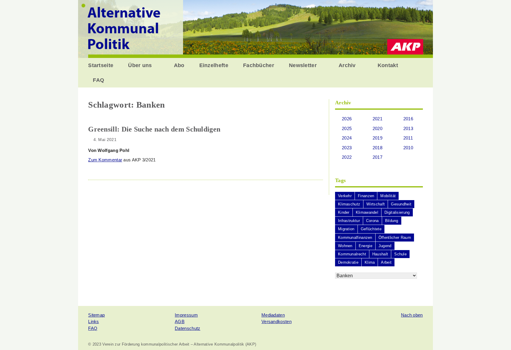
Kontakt (388, 65)
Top (497, 336)
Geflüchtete (371, 229)
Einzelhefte (213, 65)
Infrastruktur (349, 220)
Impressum (186, 314)
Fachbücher (258, 65)
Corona (372, 220)
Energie (365, 246)
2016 (408, 118)
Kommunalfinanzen (355, 237)
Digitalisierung (397, 212)
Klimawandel (367, 212)
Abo (179, 65)
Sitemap (96, 314)
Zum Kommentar (105, 159)
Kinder (344, 212)
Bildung (391, 220)
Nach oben (412, 314)
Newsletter (303, 65)
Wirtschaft (375, 204)
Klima (370, 262)
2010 (408, 147)
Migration (346, 229)
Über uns (140, 65)
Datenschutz (187, 328)
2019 (377, 137)
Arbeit (386, 262)
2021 (377, 118)
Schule (400, 254)
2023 (347, 147)
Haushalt (380, 254)
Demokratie (348, 262)
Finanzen (366, 196)
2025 (347, 128)
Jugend (385, 246)
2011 (408, 137)
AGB (180, 321)
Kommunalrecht (352, 254)
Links (93, 321)
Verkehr (345, 196)
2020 (377, 128)
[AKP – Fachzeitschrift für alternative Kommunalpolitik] (255, 28)
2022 (347, 157)
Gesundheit (401, 204)
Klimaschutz (349, 204)
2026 (347, 118)
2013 (408, 128)
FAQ (98, 80)
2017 (377, 157)
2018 (377, 147)
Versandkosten (276, 321)
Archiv (347, 65)
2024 (347, 137)
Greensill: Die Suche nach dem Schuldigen (154, 129)
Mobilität (388, 196)
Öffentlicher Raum (395, 237)
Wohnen (345, 246)
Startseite (100, 65)
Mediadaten (273, 314)
